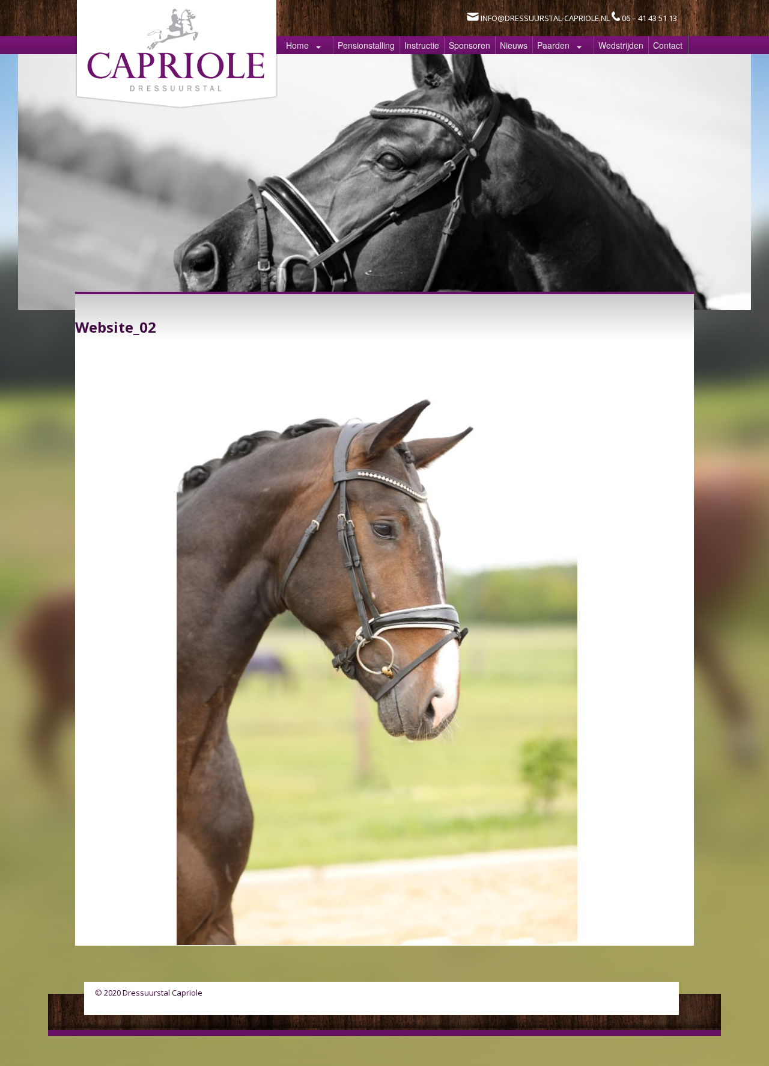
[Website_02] (377, 941)
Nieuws (513, 45)
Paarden (553, 45)
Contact (667, 45)
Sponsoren (469, 45)
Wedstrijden (620, 45)
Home (297, 45)
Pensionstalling (366, 45)
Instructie (421, 45)
